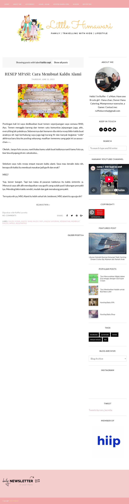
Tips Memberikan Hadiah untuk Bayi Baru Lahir (112, 290)
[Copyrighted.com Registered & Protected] (96, 217)
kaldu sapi (38, 221)
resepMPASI (21, 223)
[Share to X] (72, 216)
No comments (9, 216)
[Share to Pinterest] (77, 216)
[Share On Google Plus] (81, 216)
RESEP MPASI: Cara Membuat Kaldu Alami (43, 73)
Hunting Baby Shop (107, 314)
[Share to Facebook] (67, 216)
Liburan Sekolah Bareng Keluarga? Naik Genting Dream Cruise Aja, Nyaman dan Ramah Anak (107, 258)
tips (105, 340)
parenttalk (105, 335)
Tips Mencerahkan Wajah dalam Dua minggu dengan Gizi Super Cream (112, 278)
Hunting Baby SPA (107, 302)
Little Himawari (14, 501)
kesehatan (65, 221)
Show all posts (61, 62)
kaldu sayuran (51, 221)
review (114, 335)
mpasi (12, 223)
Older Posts (75, 235)
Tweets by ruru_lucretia (100, 410)
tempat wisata (95, 340)
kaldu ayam (14, 221)
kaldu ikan (26, 221)
